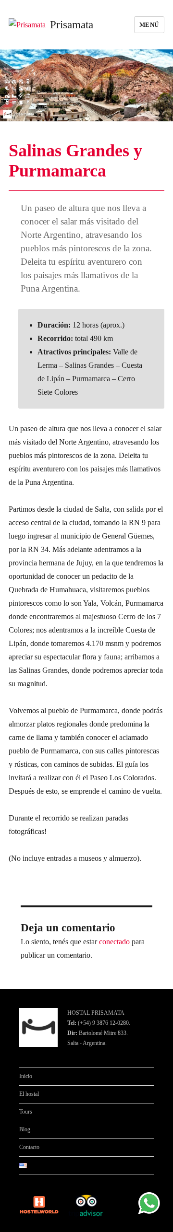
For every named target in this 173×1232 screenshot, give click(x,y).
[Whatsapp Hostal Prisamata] (149, 1202)
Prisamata (71, 25)
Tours (25, 1111)
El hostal (29, 1094)
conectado (114, 942)
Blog (24, 1129)
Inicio (25, 1076)
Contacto (29, 1147)
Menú (149, 24)
